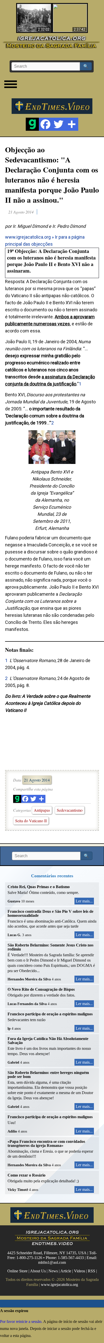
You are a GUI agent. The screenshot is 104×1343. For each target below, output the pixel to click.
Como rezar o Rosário (26, 1175)
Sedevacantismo (70, 810)
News (53, 1271)
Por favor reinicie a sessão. (21, 1321)
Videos (79, 1271)
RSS (91, 1271)
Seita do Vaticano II (31, 820)
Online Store (17, 1271)
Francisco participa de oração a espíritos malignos (50, 1014)
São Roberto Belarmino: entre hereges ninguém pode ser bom (48, 1074)
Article (65, 1271)
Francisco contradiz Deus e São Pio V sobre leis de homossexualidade (50, 913)
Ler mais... (84, 901)
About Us (38, 1271)
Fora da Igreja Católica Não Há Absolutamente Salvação (48, 1040)
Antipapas (42, 810)
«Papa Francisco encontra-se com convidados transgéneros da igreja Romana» (46, 1143)
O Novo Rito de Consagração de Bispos (41, 989)
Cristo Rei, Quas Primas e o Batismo (39, 887)
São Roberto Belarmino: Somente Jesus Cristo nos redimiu (50, 947)
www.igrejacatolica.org (28, 237)
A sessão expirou (14, 1311)
